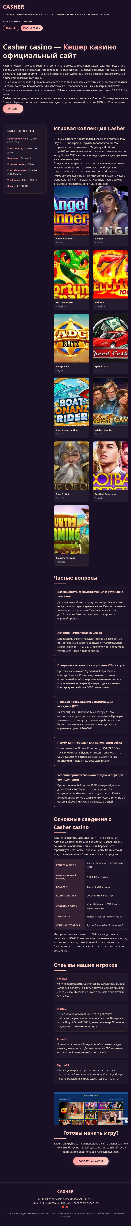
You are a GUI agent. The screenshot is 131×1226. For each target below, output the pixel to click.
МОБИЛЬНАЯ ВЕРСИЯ (29, 14)
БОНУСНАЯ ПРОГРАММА (71, 14)
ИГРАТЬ (13, 108)
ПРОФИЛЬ (10, 28)
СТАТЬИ (105, 14)
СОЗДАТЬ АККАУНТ (91, 1161)
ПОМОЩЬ (8, 14)
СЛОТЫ (49, 14)
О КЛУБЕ (93, 14)
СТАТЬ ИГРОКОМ (32, 28)
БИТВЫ (28, 21)
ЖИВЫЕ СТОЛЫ (12, 21)
